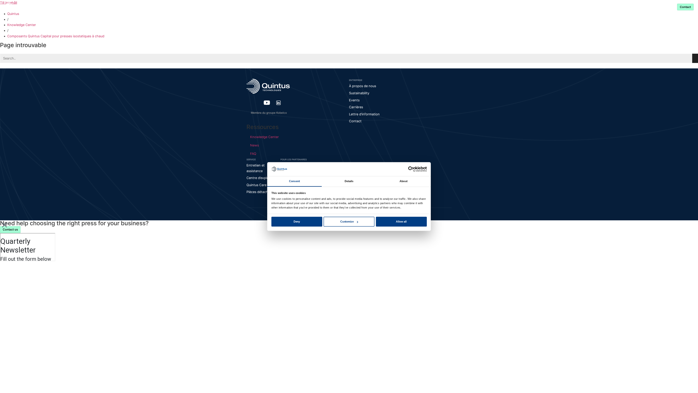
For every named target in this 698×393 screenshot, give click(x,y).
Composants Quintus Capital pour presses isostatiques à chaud (55, 36)
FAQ (253, 154)
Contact (355, 121)
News (254, 145)
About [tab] (404, 181)
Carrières (356, 107)
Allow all (401, 221)
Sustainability (359, 93)
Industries (303, 7)
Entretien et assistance (405, 7)
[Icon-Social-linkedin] (278, 102)
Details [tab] (349, 181)
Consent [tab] (294, 181)
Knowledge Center (336, 7)
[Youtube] (267, 102)
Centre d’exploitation (262, 178)
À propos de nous (362, 86)
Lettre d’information (364, 114)
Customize (347, 221)
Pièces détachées (259, 192)
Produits (277, 7)
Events (354, 100)
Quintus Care (256, 185)
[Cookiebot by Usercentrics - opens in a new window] (411, 169)
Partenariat (367, 7)
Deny (297, 221)
